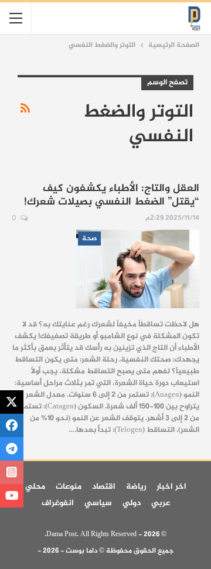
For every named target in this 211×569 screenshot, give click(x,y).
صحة (89, 238)
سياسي (98, 503)
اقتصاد (103, 486)
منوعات (68, 486)
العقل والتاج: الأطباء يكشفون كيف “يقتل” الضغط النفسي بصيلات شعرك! (111, 195)
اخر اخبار (171, 486)
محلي (35, 486)
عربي (160, 503)
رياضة (136, 486)
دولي (131, 503)
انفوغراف (58, 503)
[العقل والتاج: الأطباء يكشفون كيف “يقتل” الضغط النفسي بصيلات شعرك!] (137, 269)
